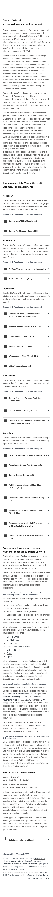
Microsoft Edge (13, 649)
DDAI (43, 699)
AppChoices (41, 725)
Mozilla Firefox (13, 640)
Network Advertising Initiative (15, 696)
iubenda (34, 863)
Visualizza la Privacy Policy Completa (38, 878)
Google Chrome (14, 636)
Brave (9, 653)
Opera (9, 656)
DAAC (28, 699)
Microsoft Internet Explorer (18, 646)
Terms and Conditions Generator (39, 875)
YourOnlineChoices (21, 693)
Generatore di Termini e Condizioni (16, 863)
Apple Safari (12, 643)
